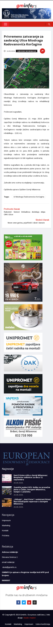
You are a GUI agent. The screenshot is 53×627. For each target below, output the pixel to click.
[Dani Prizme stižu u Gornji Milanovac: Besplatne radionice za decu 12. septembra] (7, 478)
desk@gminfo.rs (9, 567)
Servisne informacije (26, 51)
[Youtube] (29, 602)
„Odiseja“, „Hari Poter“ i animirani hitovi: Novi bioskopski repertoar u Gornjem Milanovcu (32, 501)
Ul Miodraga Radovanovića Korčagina (29, 197)
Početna (5, 535)
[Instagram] (35, 602)
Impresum (6, 520)
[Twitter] (24, 602)
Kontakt (5, 530)
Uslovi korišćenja (43, 624)
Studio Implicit (30, 618)
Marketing (6, 525)
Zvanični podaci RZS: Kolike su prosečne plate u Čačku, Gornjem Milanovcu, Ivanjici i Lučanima (32, 489)
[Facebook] (18, 602)
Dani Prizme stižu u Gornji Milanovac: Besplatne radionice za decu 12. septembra (31, 477)
